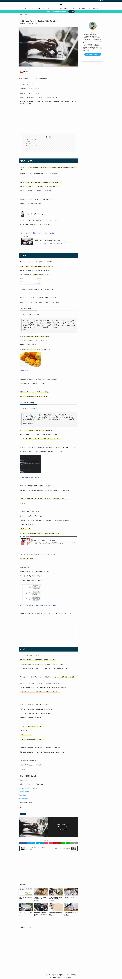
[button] (23, 843)
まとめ (28, 148)
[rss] (101, 1)
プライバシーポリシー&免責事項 (68, 974)
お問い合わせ (57, 974)
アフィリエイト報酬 (33, 145)
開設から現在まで (31, 139)
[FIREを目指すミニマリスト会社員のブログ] (61, 4)
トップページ (50, 974)
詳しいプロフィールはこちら (93, 54)
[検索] (102, 1)
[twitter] (99, 1)
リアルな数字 (22, 23)
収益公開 (29, 141)
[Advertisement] (48, 119)
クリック (72, 11)
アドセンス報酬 (32, 143)
